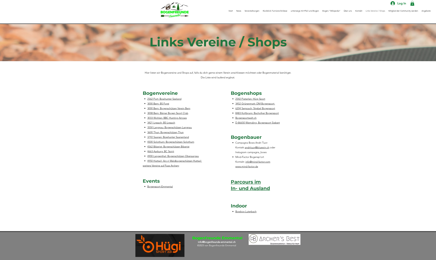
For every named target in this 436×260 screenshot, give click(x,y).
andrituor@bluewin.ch (257, 147)
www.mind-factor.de (246, 166)
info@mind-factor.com (257, 161)
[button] (412, 3)
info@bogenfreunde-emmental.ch (217, 242)
